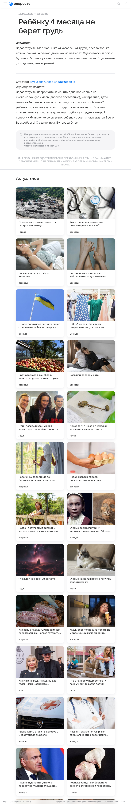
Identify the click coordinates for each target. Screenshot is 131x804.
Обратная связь (111, 801)
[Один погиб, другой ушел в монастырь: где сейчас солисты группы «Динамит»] (40, 415)
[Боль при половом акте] (91, 364)
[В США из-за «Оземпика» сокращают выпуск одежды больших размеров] (91, 313)
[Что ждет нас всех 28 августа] (40, 568)
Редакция (60, 801)
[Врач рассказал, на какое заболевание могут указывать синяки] (91, 262)
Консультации (26, 13)
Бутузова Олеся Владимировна (52, 81)
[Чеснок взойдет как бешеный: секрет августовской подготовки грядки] (91, 772)
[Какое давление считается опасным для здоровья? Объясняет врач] (91, 211)
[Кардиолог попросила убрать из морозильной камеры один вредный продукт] (91, 619)
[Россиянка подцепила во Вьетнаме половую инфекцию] (40, 466)
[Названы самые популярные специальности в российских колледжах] (91, 721)
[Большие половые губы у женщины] (40, 262)
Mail (5, 801)
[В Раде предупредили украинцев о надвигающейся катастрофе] (40, 313)
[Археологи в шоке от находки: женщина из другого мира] (91, 415)
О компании (15, 801)
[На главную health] (22, 4)
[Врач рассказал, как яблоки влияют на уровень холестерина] (40, 364)
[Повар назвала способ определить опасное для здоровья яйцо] (91, 466)
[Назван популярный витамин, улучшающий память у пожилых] (40, 517)
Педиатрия (42, 13)
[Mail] (11, 4)
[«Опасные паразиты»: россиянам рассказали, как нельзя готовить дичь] (40, 619)
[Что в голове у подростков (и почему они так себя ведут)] (91, 670)
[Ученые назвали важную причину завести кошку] (91, 568)
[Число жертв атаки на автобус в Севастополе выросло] (40, 721)
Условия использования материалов (84, 801)
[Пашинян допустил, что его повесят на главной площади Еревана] (40, 772)
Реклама (27, 801)
